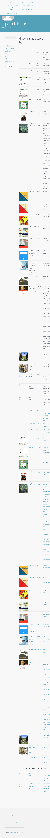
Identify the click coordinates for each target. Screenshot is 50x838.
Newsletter (29, 9)
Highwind (20, 832)
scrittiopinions (10, 9)
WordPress (14, 832)
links (17, 9)
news (22, 9)
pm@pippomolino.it (14, 823)
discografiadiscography (12, 5)
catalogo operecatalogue (33, 2)
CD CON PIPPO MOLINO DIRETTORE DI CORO (29, 47)
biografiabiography (19, 2)
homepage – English (11, 13)
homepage (9, 2)
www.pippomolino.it (14, 825)
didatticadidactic (25, 5)
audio (33, 5)
